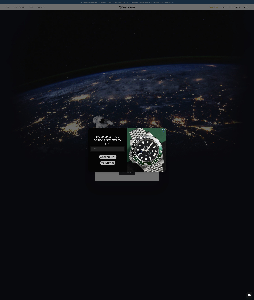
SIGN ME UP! (107, 156)
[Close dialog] (163, 130)
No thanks (107, 162)
